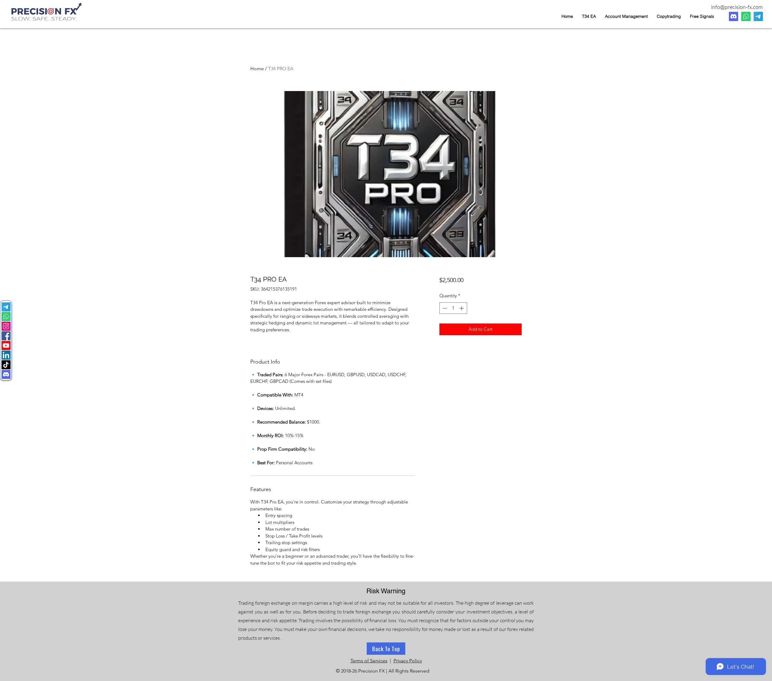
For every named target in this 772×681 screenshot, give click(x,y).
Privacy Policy (408, 661)
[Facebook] (6, 335)
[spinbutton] (453, 308)
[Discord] (733, 16)
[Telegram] (758, 16)
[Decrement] (444, 308)
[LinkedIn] (6, 355)
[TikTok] (6, 364)
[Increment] (462, 308)
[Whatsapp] (746, 16)
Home (257, 68)
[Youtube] (6, 345)
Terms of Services (369, 661)
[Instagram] (6, 326)
